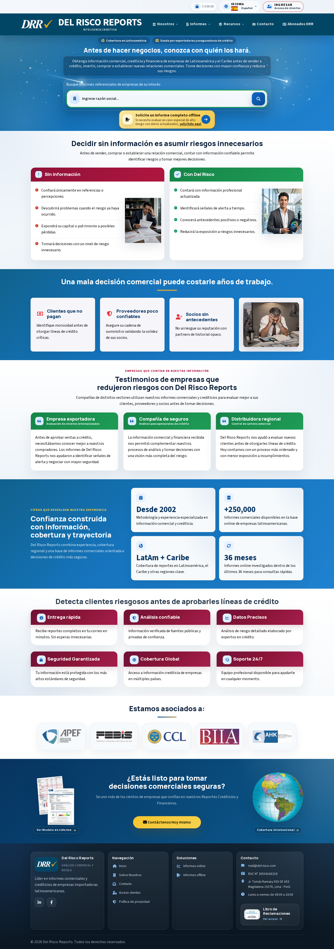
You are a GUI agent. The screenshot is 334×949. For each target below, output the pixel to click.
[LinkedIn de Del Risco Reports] (39, 902)
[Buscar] (258, 98)
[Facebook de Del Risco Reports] (51, 902)
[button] (165, 24)
